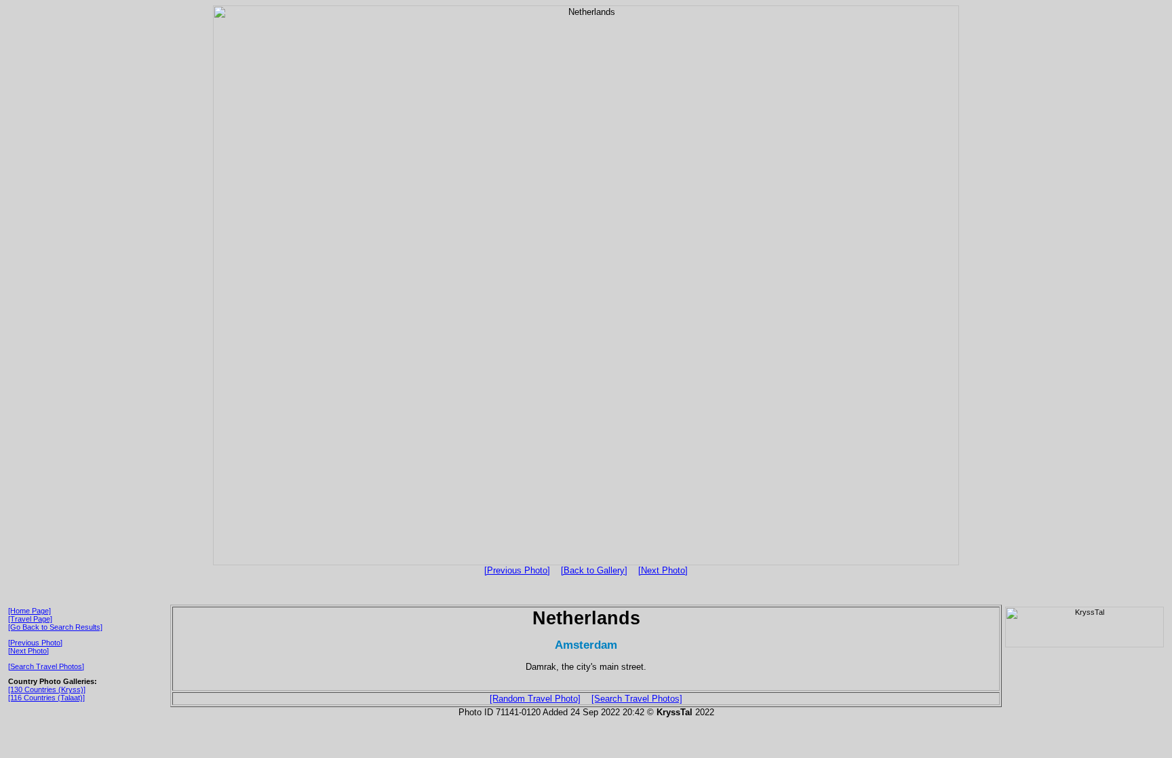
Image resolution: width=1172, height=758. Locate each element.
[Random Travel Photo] (535, 699)
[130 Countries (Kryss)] (46, 689)
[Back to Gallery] (594, 570)
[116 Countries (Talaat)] (46, 698)
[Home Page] (29, 611)
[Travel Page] (30, 619)
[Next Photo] (663, 570)
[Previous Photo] (517, 570)
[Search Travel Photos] (46, 666)
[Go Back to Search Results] (55, 627)
